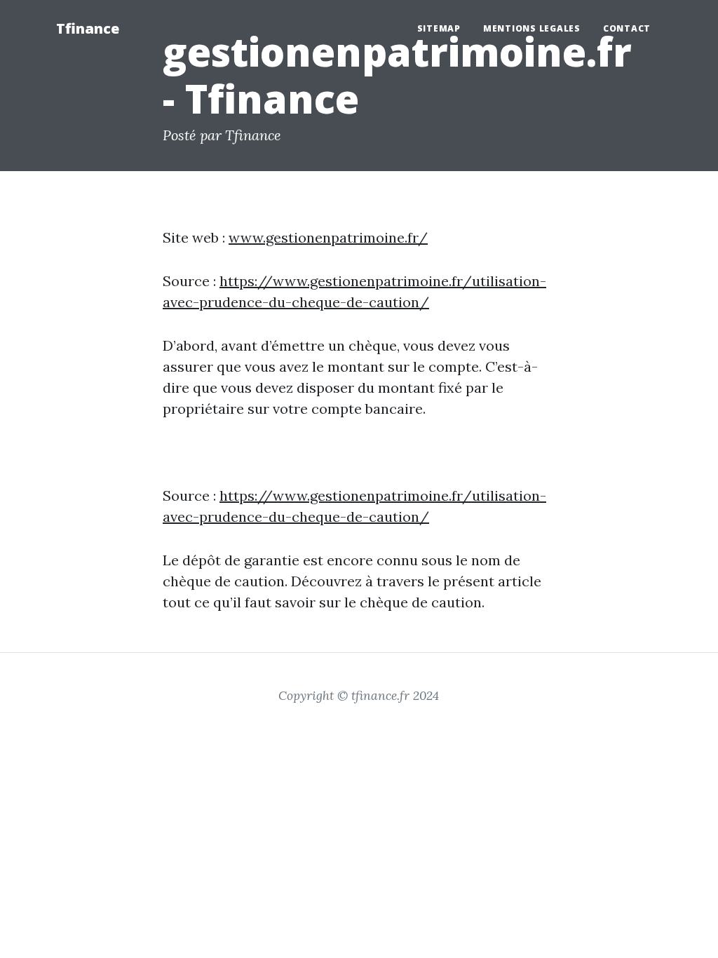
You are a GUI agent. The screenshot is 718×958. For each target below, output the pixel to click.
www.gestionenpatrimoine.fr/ (328, 237)
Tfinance (87, 28)
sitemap (439, 28)
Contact (627, 28)
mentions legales (532, 28)
